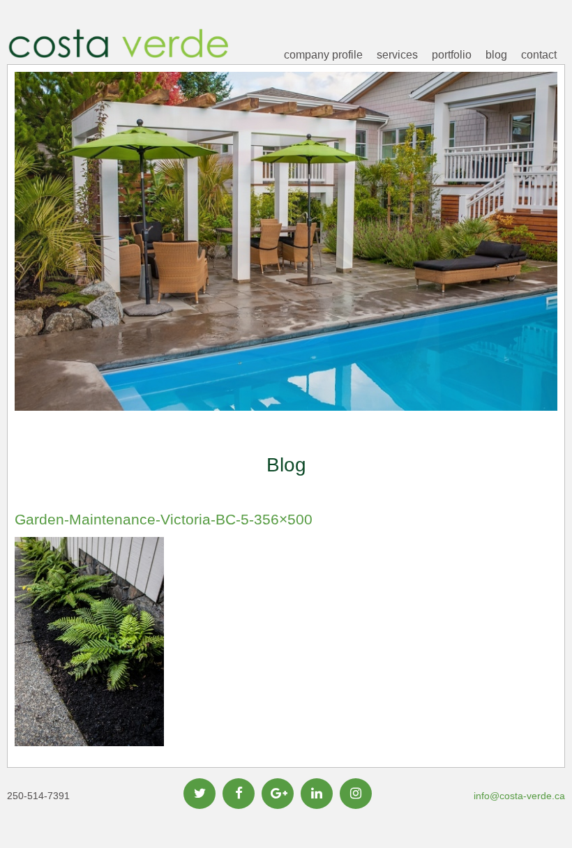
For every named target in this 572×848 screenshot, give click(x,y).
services (397, 55)
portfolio (452, 55)
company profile (323, 55)
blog (496, 55)
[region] (286, 263)
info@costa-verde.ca (519, 795)
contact (539, 55)
